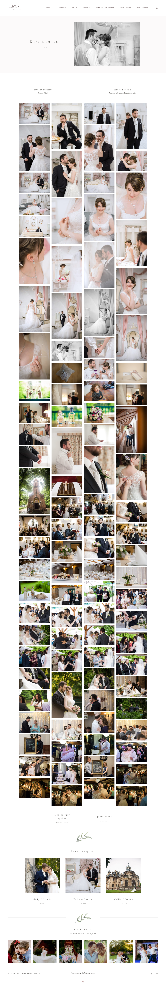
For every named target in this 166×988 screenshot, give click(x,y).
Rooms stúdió (43, 93)
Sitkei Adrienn (88, 973)
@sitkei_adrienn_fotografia (83, 934)
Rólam (74, 8)
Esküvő (44, 48)
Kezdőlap (49, 8)
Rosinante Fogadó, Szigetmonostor (122, 93)
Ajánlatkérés (125, 8)
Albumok (86, 8)
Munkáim (62, 8)
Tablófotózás (142, 8)
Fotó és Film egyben (105, 8)
